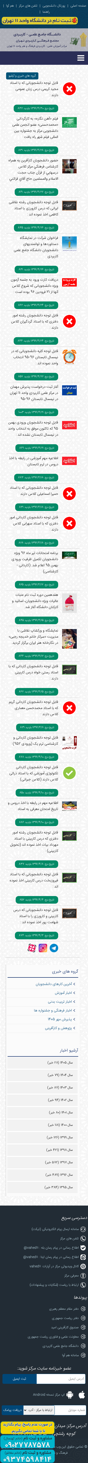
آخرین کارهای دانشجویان (54, 984)
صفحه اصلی (78, 6)
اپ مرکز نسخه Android (49, 1394)
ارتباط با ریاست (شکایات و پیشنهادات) (54, 1285)
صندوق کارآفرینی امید (65, 1327)
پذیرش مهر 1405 (60, 1019)
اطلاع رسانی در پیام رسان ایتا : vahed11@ (51, 1257)
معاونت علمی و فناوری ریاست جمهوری (53, 1337)
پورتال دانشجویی (54, 6)
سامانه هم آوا (70, 1355)
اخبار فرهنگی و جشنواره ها (53, 1011)
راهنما (46, 12)
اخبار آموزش (63, 993)
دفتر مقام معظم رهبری (64, 1309)
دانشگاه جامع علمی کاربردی (61, 1346)
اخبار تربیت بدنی (60, 1002)
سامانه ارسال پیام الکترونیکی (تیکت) (55, 1229)
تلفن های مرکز (28, 6)
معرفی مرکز (71, 1275)
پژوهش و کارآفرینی (58, 1028)
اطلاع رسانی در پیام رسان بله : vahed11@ (51, 1248)
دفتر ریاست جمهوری (65, 1318)
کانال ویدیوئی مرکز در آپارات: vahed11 (54, 1266)
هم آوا (10, 6)
